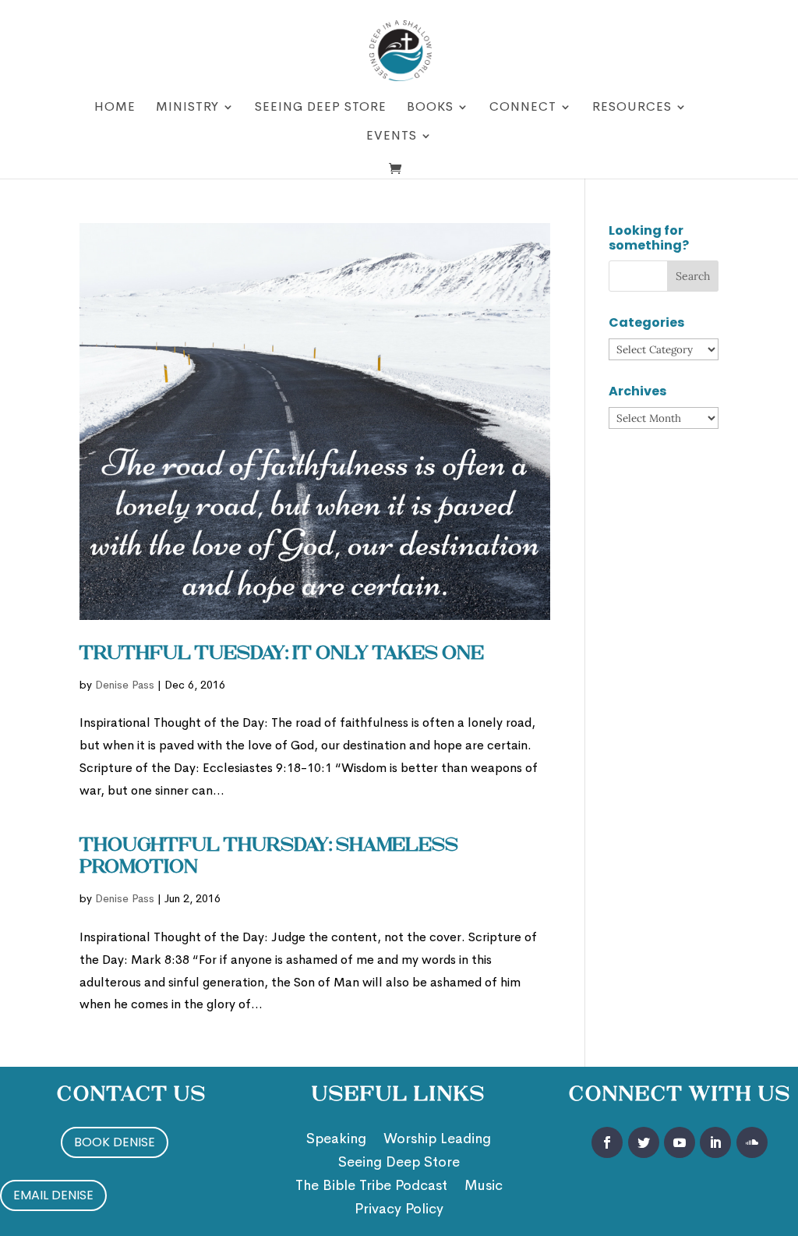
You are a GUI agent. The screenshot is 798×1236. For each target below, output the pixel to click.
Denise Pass (124, 685)
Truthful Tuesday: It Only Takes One (281, 654)
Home (115, 108)
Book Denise (114, 1142)
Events (391, 136)
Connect (522, 108)
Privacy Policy (399, 1210)
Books (430, 108)
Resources (632, 108)
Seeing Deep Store (321, 108)
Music (483, 1187)
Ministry (187, 108)
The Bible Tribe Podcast (371, 1187)
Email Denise (53, 1195)
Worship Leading (437, 1140)
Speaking (336, 1140)
